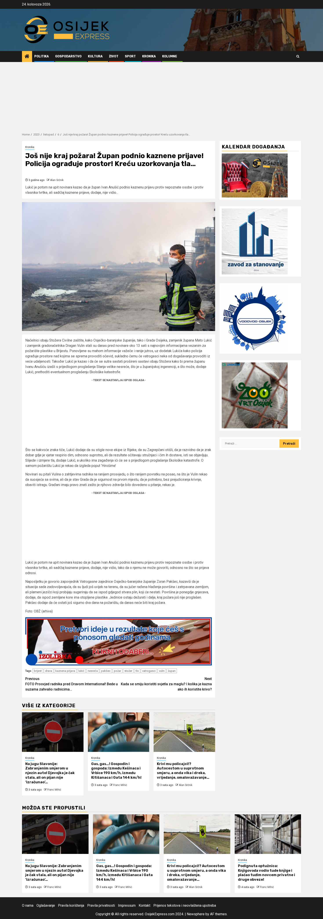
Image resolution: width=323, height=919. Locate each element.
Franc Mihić (54, 789)
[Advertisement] (161, 95)
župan (172, 670)
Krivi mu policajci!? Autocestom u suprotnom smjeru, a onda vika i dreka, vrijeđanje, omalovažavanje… (183, 771)
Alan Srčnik (57, 180)
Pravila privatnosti (101, 905)
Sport (130, 56)
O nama (27, 905)
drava (48, 670)
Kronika (149, 56)
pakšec (106, 670)
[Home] (27, 57)
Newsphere (196, 914)
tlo (137, 670)
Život (113, 56)
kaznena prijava (65, 670)
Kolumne (169, 56)
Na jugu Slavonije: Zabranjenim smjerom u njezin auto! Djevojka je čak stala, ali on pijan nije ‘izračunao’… (50, 773)
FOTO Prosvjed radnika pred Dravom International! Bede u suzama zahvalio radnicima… (71, 684)
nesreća (93, 670)
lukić (81, 670)
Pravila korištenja (71, 905)
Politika (41, 56)
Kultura (95, 56)
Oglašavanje (45, 905)
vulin (162, 670)
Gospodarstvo (68, 56)
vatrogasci (149, 670)
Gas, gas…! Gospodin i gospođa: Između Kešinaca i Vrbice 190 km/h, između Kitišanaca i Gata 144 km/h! (116, 771)
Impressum (127, 905)
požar (117, 670)
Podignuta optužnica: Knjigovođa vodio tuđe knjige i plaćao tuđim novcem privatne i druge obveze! (266, 873)
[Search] (298, 56)
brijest (38, 670)
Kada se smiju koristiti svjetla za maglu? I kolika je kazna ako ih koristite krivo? (166, 684)
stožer (128, 670)
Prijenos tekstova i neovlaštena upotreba (184, 905)
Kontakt (144, 905)
